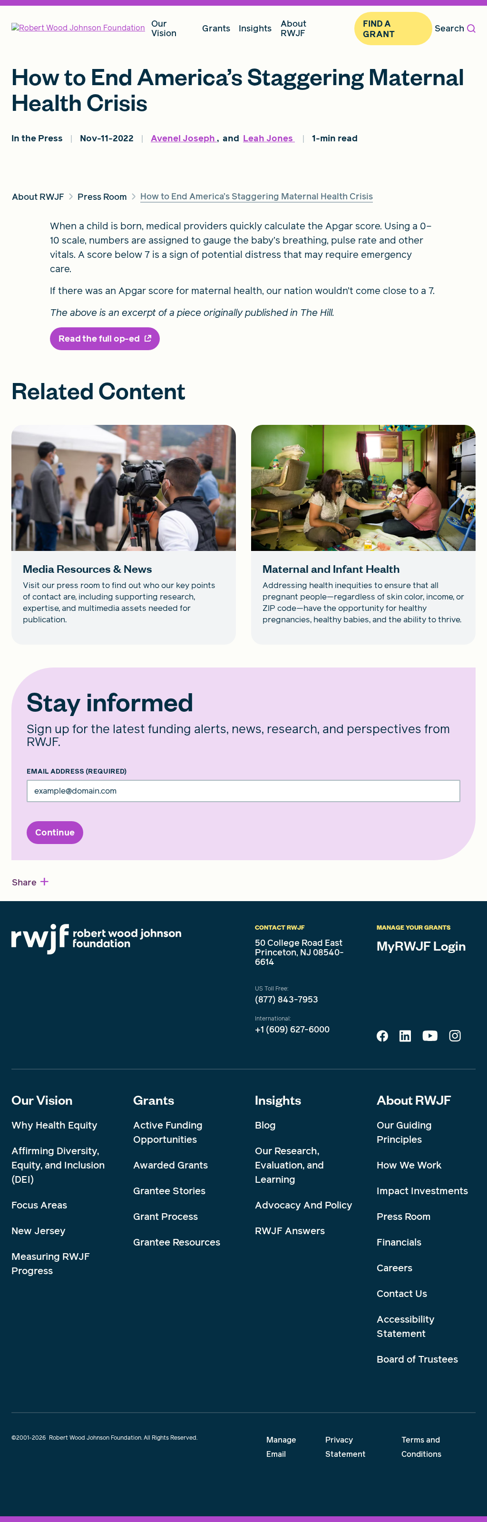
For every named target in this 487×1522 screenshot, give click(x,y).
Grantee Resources (176, 1242)
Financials (399, 1242)
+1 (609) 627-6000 (292, 1029)
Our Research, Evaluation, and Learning (289, 1165)
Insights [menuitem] (255, 28)
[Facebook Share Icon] (382, 1038)
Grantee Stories (169, 1191)
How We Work (409, 1165)
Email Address (77, 771)
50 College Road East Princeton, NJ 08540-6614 (299, 952)
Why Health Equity (54, 1125)
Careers (394, 1268)
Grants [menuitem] (216, 28)
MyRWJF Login (421, 945)
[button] (30, 882)
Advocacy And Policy (303, 1205)
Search (449, 28)
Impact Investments (422, 1191)
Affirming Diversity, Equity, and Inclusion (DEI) (58, 1165)
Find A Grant (378, 29)
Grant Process (165, 1216)
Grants (153, 1099)
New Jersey (38, 1230)
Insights (278, 1099)
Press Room (404, 1216)
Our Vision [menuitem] (163, 28)
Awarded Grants (170, 1165)
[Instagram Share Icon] (455, 1038)
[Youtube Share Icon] (430, 1037)
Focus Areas (39, 1205)
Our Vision (42, 1099)
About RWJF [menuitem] (293, 28)
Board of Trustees (417, 1359)
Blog (265, 1125)
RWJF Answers (290, 1230)
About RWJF (414, 1099)
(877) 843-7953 (286, 999)
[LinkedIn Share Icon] (405, 1038)
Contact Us (402, 1293)
